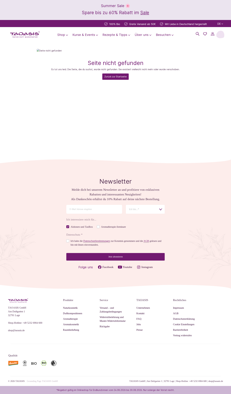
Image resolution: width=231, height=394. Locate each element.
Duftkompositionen (72, 313)
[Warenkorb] (220, 34)
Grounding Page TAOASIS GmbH (42, 381)
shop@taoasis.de (16, 330)
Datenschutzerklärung (184, 319)
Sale (144, 12)
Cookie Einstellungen (183, 324)
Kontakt (140, 313)
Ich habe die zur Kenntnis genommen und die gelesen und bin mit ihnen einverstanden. (116, 243)
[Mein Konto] (212, 34)
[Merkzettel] (205, 34)
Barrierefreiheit (180, 330)
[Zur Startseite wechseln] (25, 34)
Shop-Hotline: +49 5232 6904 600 (25, 322)
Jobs (138, 324)
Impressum (178, 308)
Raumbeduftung (71, 330)
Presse (139, 330)
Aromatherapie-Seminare (113, 226)
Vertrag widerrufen (182, 335)
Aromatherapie (70, 319)
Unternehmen (143, 308)
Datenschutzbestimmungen (96, 241)
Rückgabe (105, 326)
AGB (146, 241)
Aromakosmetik (71, 324)
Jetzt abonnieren (115, 257)
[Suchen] (197, 34)
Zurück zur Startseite (115, 76)
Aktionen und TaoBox (82, 226)
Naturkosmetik (70, 308)
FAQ (138, 319)
